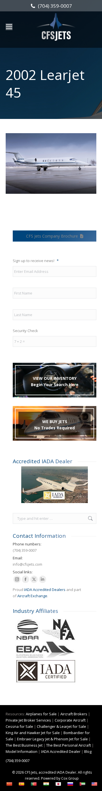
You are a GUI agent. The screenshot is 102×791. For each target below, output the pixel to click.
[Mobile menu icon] (9, 26)
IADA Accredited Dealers (44, 589)
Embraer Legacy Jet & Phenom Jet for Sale (52, 738)
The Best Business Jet (24, 745)
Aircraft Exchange (32, 595)
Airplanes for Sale (41, 713)
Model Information (21, 751)
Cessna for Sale (19, 726)
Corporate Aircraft (70, 720)
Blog (88, 751)
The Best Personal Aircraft (68, 745)
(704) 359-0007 (55, 6)
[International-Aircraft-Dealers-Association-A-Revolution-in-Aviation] (54, 484)
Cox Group (70, 778)
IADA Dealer (66, 772)
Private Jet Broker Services (28, 720)
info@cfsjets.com (27, 564)
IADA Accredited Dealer (60, 751)
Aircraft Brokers (73, 713)
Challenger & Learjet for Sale (61, 726)
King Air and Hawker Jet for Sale (33, 732)
